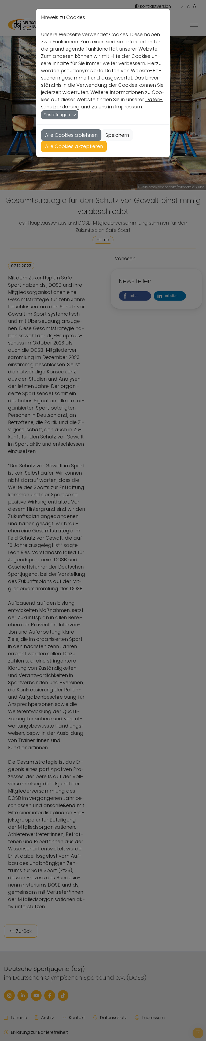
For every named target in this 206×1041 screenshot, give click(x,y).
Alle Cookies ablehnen (71, 135)
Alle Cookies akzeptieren (74, 146)
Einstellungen (57, 115)
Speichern (117, 135)
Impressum (128, 106)
